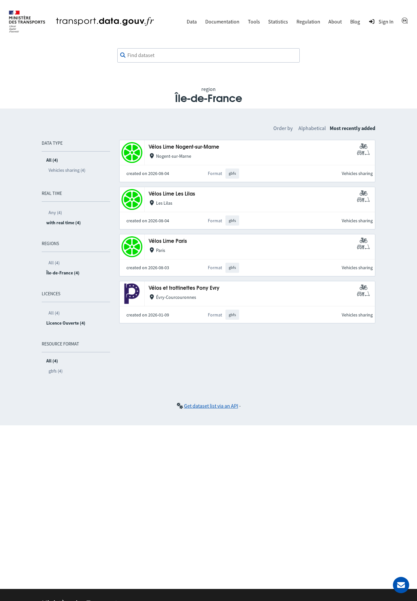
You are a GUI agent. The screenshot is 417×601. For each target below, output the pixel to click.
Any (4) (55, 212)
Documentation (222, 21)
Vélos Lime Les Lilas (172, 194)
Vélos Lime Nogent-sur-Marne (184, 147)
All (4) (54, 263)
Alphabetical (312, 128)
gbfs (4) (56, 371)
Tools (254, 21)
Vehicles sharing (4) (67, 170)
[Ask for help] (401, 585)
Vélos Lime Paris (168, 241)
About (335, 21)
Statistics (278, 21)
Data (192, 21)
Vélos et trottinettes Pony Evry (184, 288)
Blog (355, 21)
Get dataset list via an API (211, 406)
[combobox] (208, 55)
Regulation (308, 21)
